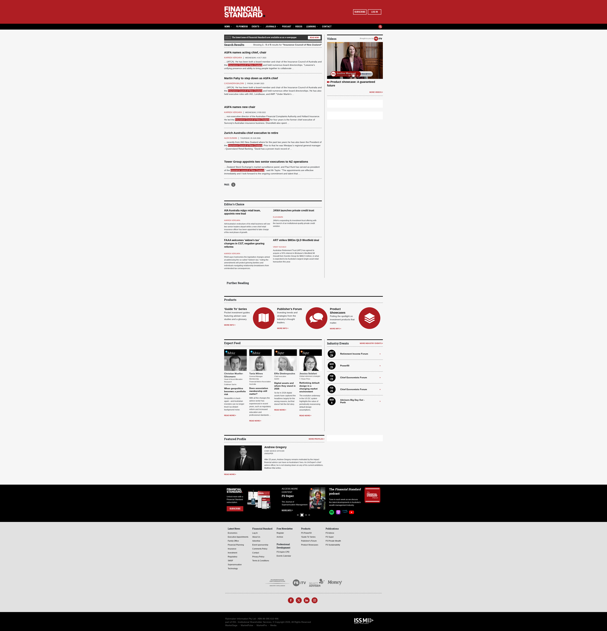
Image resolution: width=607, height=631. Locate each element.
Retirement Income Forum (354, 353)
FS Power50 (242, 26)
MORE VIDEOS (375, 88)
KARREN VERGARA (232, 220)
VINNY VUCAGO (279, 247)
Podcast (286, 26)
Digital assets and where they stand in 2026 (285, 386)
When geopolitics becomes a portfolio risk (235, 391)
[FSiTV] (378, 38)
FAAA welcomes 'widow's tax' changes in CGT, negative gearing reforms (244, 243)
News (227, 26)
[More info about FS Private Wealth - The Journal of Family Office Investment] (317, 498)
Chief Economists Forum (353, 377)
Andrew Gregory (275, 447)
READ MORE (229, 415)
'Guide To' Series (235, 309)
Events (256, 26)
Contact (327, 26)
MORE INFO (229, 325)
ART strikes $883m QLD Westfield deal (296, 240)
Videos (298, 26)
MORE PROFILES (316, 439)
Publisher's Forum (289, 309)
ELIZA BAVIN (278, 217)
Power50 (344, 365)
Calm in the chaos (342, 81)
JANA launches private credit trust (293, 210)
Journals (270, 26)
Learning (311, 26)
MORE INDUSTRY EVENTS (371, 343)
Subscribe (359, 11)
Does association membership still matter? (258, 391)
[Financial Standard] (244, 11)
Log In (374, 11)
